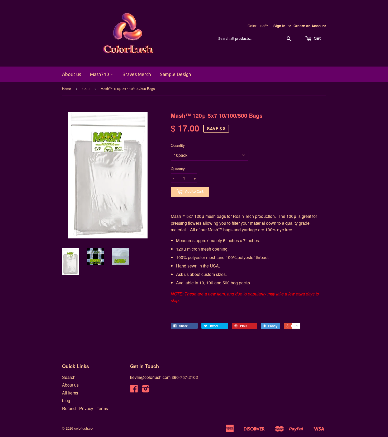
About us (71, 74)
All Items (70, 393)
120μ (86, 88)
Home (66, 88)
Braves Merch (136, 74)
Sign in (279, 25)
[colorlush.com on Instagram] (146, 390)
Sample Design (175, 74)
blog (66, 400)
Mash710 (100, 74)
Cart (317, 38)
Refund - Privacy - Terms (85, 408)
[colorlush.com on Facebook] (134, 390)
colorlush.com (85, 428)
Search (68, 377)
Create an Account (310, 25)
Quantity (178, 145)
